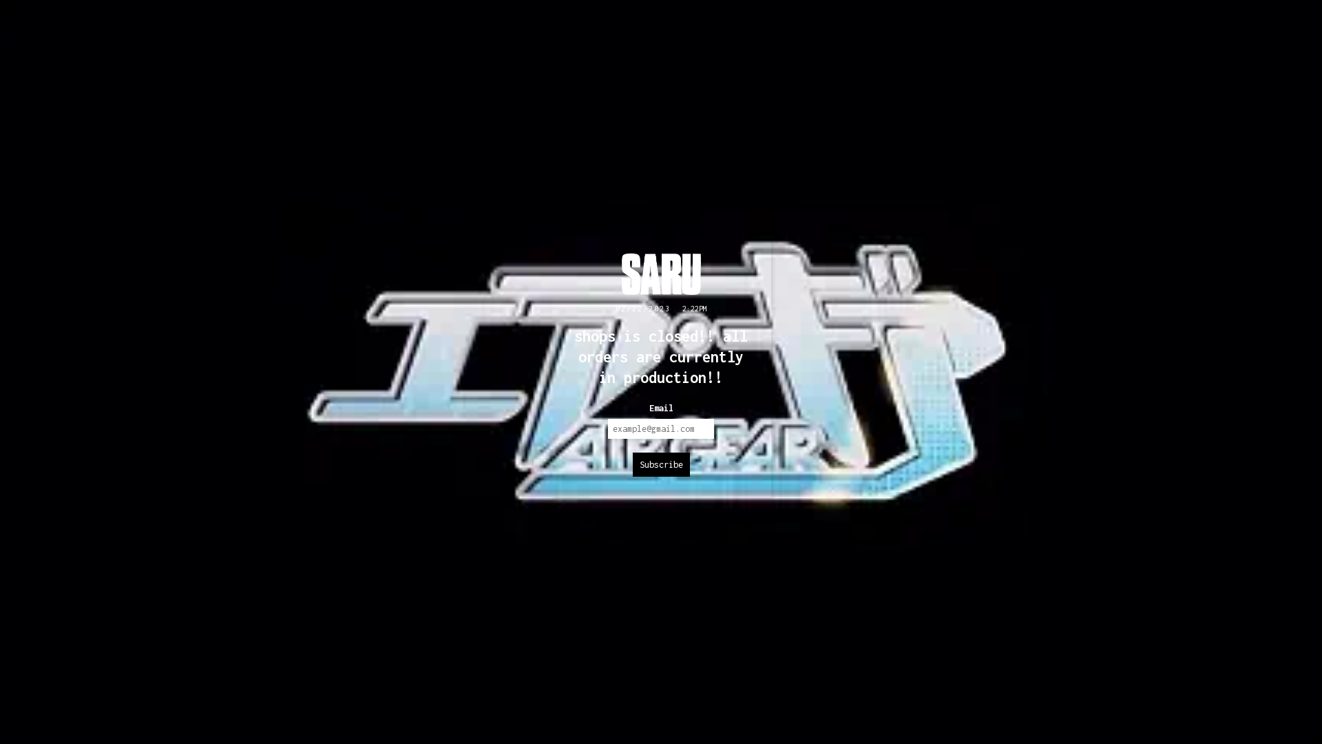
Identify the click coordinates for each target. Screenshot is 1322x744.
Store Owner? (661, 514)
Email (661, 408)
